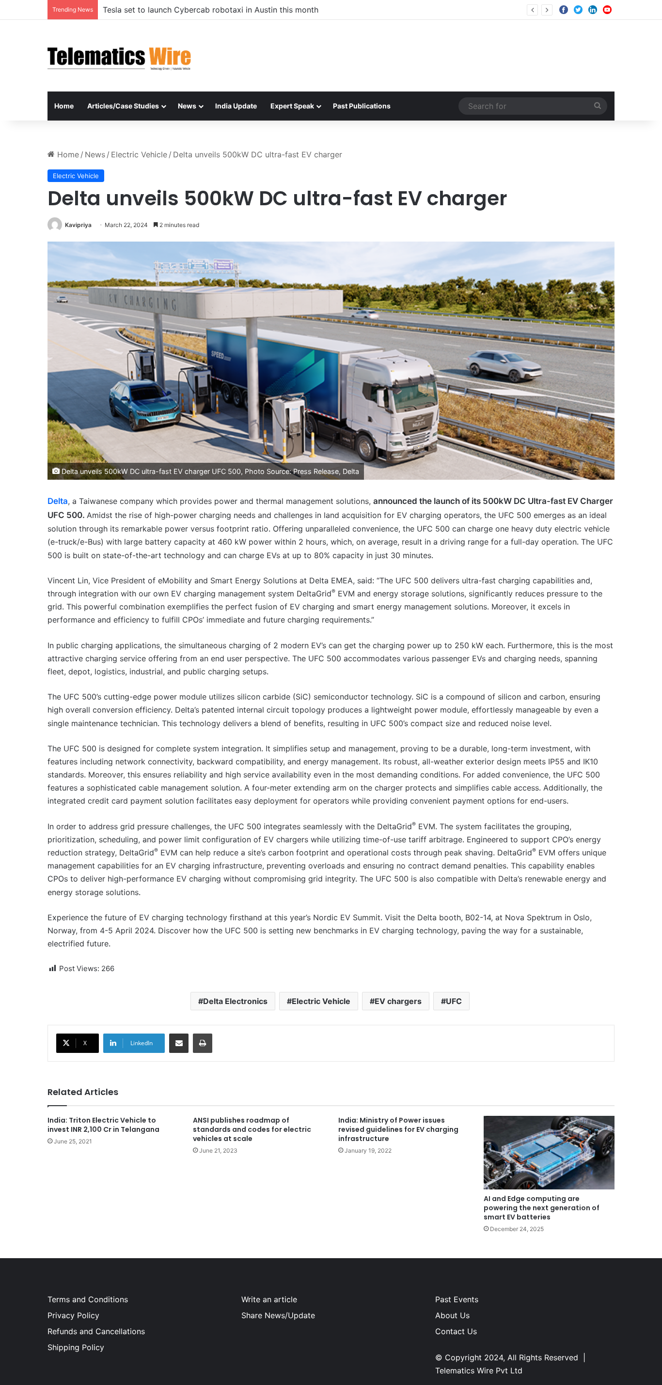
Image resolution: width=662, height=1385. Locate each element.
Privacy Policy (73, 1315)
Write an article (269, 1299)
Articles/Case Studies (123, 106)
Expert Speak (292, 106)
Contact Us (456, 1331)
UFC (454, 1001)
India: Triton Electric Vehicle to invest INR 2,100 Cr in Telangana (103, 1124)
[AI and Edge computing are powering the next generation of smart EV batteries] (549, 1152)
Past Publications (362, 106)
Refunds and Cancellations (96, 1331)
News (187, 106)
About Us (452, 1315)
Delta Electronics (235, 1001)
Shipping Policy (75, 1347)
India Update (236, 106)
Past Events (456, 1299)
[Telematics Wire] (119, 55)
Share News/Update (278, 1315)
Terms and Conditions (87, 1299)
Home (64, 106)
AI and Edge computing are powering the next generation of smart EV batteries (541, 1208)
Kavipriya (78, 224)
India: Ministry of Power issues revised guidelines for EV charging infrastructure (398, 1129)
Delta (57, 501)
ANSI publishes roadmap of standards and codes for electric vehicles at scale (252, 1129)
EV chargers (398, 1001)
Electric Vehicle (139, 154)
